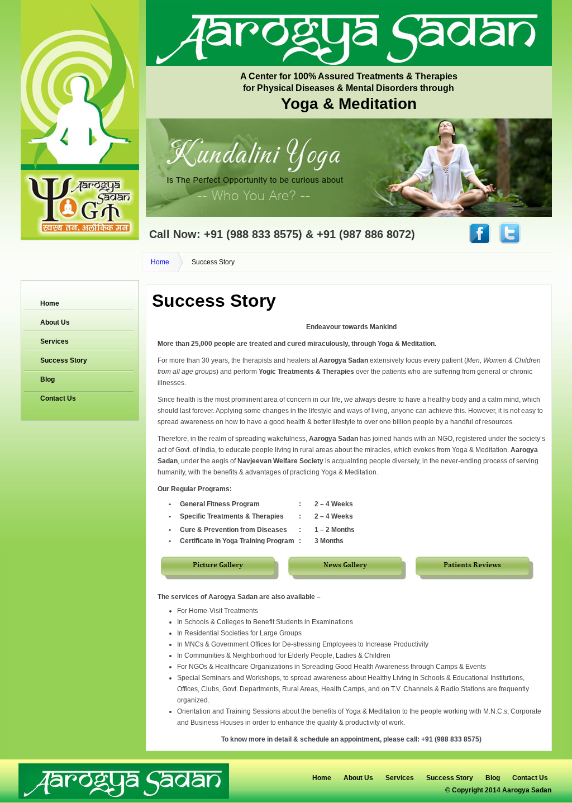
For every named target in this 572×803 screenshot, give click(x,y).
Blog (47, 379)
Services (54, 341)
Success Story (63, 360)
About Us (55, 322)
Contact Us (58, 398)
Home (160, 262)
